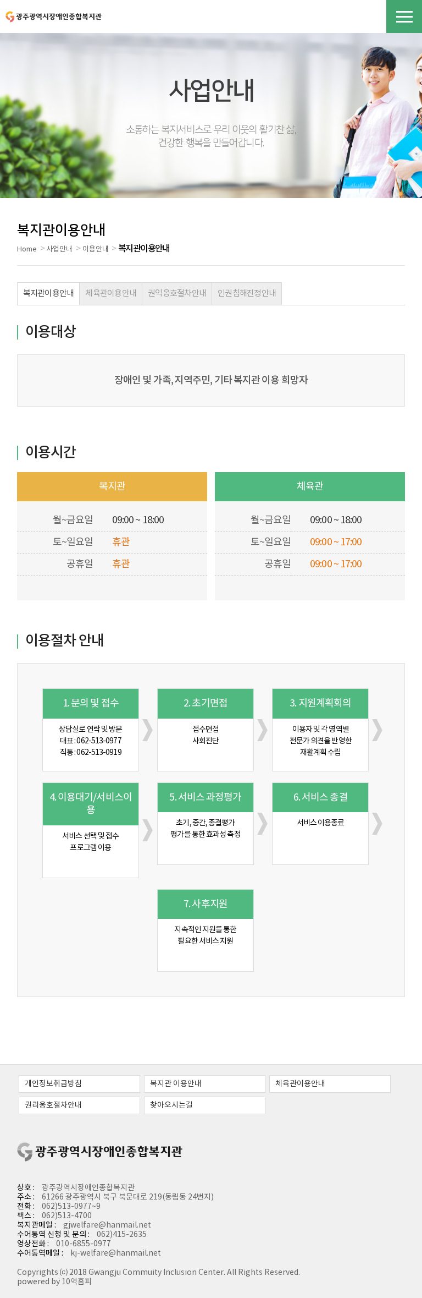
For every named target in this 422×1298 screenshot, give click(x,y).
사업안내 (59, 249)
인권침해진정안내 (247, 293)
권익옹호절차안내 (177, 293)
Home (27, 249)
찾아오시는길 (171, 1105)
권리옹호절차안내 (53, 1105)
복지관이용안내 (48, 293)
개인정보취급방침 (53, 1084)
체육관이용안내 (110, 293)
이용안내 (95, 249)
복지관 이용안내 (176, 1084)
